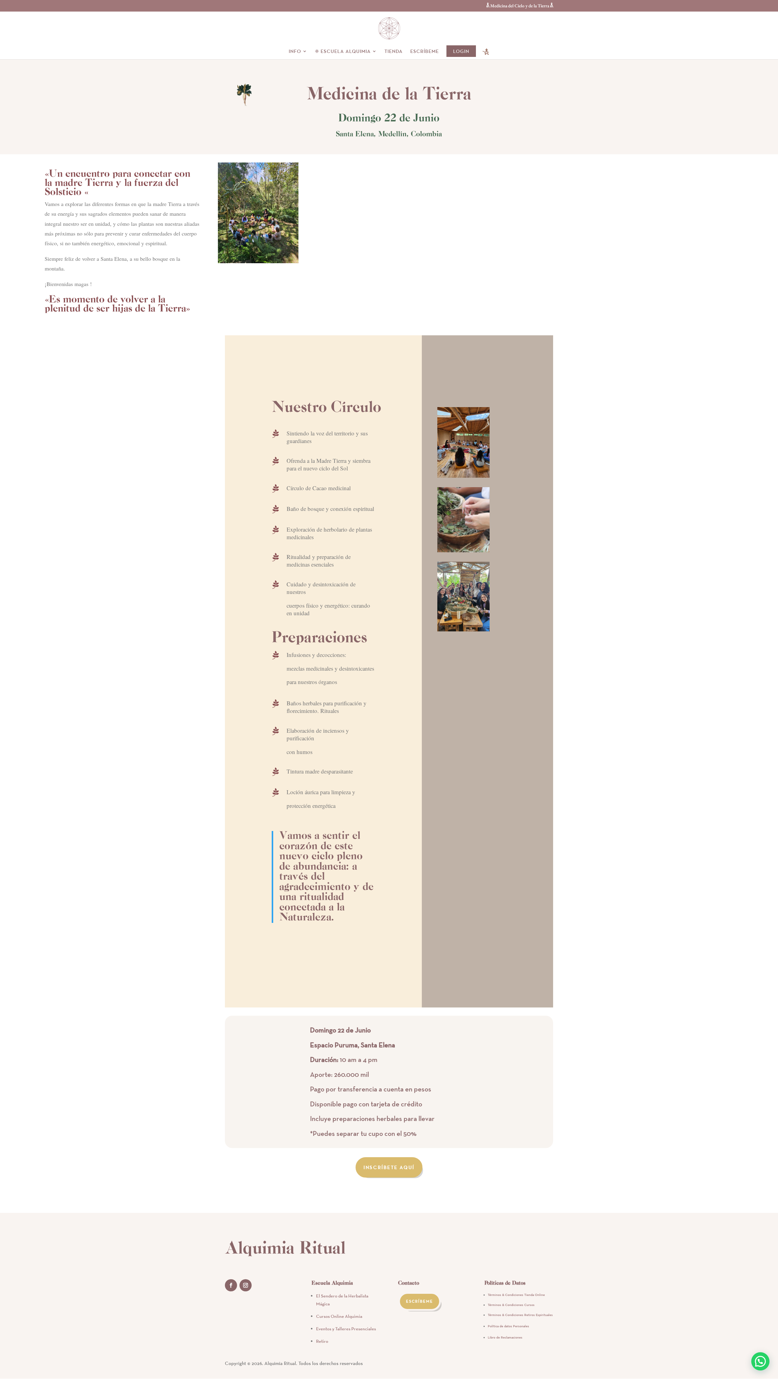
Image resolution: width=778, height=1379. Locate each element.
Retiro (322, 1341)
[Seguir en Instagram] (245, 1285)
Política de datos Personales (508, 1326)
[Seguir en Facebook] (231, 1285)
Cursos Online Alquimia (339, 1316)
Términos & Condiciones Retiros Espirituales (520, 1315)
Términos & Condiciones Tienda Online (516, 1295)
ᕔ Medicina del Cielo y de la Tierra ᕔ (519, 6)
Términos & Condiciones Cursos (511, 1305)
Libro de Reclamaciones (505, 1337)
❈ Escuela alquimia (343, 51)
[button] (760, 1361)
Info (295, 51)
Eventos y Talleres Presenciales (346, 1329)
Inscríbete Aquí (388, 1167)
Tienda (393, 51)
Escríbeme (424, 51)
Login (461, 51)
